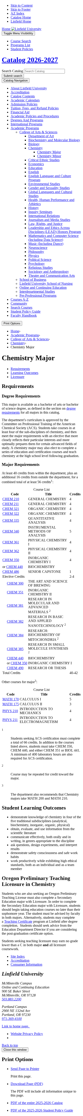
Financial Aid (20, 112)
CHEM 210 (10, 499)
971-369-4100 (12, 1019)
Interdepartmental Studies (37, 291)
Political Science (39, 260)
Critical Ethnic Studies (44, 160)
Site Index (18, 956)
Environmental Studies (44, 184)
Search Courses (21, 307)
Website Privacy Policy (27, 1034)
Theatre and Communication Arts (51, 275)
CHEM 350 (10, 560)
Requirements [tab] (20, 369)
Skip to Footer (21, 9)
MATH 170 (10, 699)
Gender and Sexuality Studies (49, 188)
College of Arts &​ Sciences (38, 132)
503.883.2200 (11, 999)
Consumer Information (26, 964)
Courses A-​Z (20, 299)
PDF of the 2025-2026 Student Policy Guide (42, 1110)
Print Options (12, 323)
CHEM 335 (10, 520)
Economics (36, 164)
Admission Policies (24, 104)
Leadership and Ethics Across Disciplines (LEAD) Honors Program (54, 230)
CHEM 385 (15, 649)
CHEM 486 (10, 572)
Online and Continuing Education (43, 287)
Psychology (36, 263)
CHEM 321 (10, 509)
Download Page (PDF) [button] (27, 1084)
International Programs (26, 124)
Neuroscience (37, 248)
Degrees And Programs (27, 120)
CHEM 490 (15, 668)
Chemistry (35, 148)
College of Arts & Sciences (30, 339)
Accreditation (20, 92)
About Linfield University (29, 88)
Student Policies (22, 49)
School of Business (32, 279)
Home (15, 331)
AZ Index (17, 13)
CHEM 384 (15, 635)
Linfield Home (21, 21)
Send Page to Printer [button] (25, 1069)
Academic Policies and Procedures (35, 116)
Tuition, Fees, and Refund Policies (35, 108)
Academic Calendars (25, 100)
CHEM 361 (10, 542)
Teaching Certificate (18, 921)
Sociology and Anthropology (48, 271)
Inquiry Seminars (40, 212)
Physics (33, 256)
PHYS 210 (10, 711)
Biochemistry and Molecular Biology (54, 140)
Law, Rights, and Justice (45, 224)
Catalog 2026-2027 (30, 60)
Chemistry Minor (49, 156)
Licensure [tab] (17, 377)
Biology (34, 144)
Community (19, 303)
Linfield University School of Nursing (46, 283)
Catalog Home (21, 17)
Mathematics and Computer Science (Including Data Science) (53, 238)
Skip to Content (22, 5)
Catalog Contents (23, 96)
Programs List (20, 45)
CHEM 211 (10, 504)
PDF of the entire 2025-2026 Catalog (37, 1103)
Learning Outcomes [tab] (24, 373)
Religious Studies (40, 267)
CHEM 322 (10, 513)
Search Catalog (12, 71)
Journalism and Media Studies (49, 220)
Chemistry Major (49, 152)
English (33, 172)
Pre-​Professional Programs (37, 295)
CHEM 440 (14, 567)
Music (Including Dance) (45, 244)
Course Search (21, 41)
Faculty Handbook (24, 315)
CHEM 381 (15, 605)
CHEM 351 (15, 592)
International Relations (44, 216)
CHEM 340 (10, 531)
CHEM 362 (10, 551)
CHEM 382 (15, 621)
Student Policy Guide (26, 311)
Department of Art (41, 136)
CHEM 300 (15, 583)
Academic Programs (25, 128)
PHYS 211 (10, 720)
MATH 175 (10, 704)
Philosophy (36, 252)
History (33, 208)
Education (35, 168)
